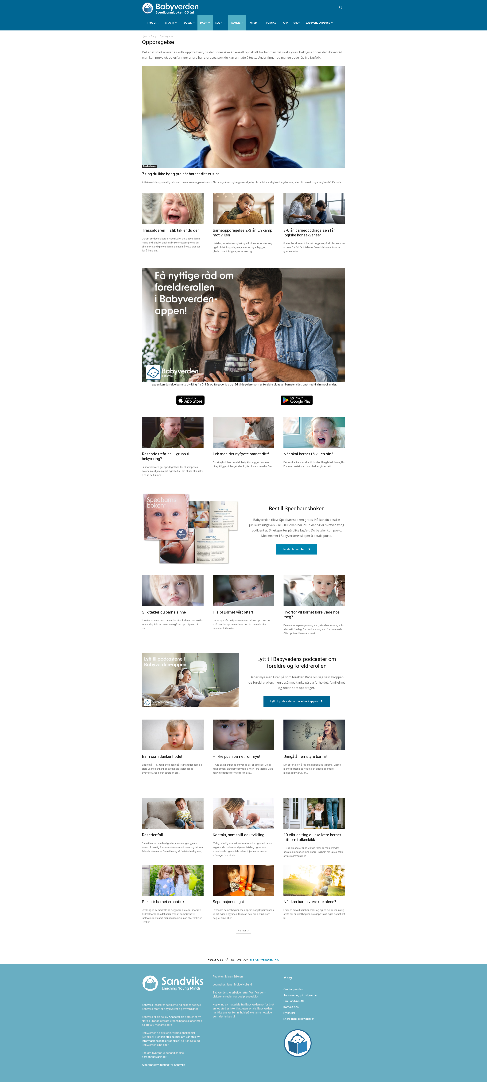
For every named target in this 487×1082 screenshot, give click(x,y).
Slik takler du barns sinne (164, 612)
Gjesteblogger (149, 166)
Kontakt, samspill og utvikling (238, 835)
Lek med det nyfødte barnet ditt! (241, 454)
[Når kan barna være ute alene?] (314, 880)
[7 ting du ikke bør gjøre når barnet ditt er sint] (243, 117)
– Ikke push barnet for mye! (236, 756)
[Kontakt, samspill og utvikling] (243, 813)
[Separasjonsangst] (243, 880)
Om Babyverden (293, 989)
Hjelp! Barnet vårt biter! (233, 612)
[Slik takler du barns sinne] (173, 590)
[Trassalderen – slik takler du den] (173, 208)
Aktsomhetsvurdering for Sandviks (163, 1065)
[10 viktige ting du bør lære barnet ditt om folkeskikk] (314, 813)
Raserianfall (152, 835)
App (285, 22)
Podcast (272, 22)
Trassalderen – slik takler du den (171, 230)
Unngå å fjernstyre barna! (305, 756)
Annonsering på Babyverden (300, 995)
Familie (235, 22)
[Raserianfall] (173, 813)
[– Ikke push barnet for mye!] (243, 735)
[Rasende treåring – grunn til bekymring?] (173, 432)
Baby (203, 22)
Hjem (144, 36)
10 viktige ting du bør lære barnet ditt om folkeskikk (312, 837)
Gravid (169, 22)
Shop (296, 22)
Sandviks (147, 1005)
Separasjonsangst (228, 901)
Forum (253, 22)
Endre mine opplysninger (298, 1019)
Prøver (151, 22)
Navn (218, 22)
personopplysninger (154, 1057)
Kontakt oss (291, 1007)
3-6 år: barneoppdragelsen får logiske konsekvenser (309, 232)
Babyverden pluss (318, 22)
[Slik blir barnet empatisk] (173, 880)
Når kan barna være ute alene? (309, 901)
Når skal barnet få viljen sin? (308, 454)
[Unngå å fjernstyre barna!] (314, 735)
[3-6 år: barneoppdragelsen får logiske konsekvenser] (314, 208)
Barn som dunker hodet (162, 756)
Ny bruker (289, 1013)
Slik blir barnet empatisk (163, 901)
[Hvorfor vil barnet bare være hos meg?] (314, 590)
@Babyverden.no (264, 959)
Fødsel (187, 22)
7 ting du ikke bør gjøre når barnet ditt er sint (180, 174)
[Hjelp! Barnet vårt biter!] (243, 590)
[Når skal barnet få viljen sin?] (314, 432)
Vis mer (242, 930)
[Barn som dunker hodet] (173, 735)
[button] (340, 8)
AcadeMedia (177, 1017)
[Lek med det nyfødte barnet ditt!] (243, 432)
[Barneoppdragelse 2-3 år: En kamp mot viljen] (243, 208)
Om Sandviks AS (293, 1001)
